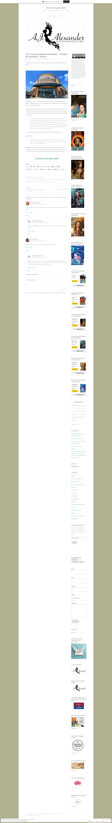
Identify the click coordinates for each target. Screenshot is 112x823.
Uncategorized (39, 177)
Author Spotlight (75, 481)
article (32, 179)
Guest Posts (74, 493)
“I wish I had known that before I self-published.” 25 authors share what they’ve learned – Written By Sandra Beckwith (35, 190)
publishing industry (38, 181)
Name (72, 569)
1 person (31, 247)
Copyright (61, 15)
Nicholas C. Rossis (61, 179)
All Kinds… (73, 476)
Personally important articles (78, 504)
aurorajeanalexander (43, 59)
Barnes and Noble (39, 179)
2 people (31, 212)
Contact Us (75, 621)
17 (78, 414)
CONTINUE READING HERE (47, 158)
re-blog (45, 181)
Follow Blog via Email (77, 525)
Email (72, 577)
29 (74, 420)
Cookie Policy (24, 820)
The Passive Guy (52, 181)
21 (72, 417)
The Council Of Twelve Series (78, 516)
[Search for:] (77, 85)
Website (73, 586)
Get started (66, 1)
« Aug (72, 424)
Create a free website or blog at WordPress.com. (38, 814)
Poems (72, 507)
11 (81, 411)
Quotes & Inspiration (76, 510)
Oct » (75, 424)
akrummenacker (34, 239)
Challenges (74, 490)
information (46, 179)
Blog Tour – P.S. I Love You (77, 438)
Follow (74, 542)
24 (79, 417)
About (49, 15)
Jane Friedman (54, 179)
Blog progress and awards (77, 484)
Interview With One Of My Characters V (61, 189)
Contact (55, 15)
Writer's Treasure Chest (56, 8)
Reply (27, 215)
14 (72, 414)
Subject (73, 594)
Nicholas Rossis (29, 181)
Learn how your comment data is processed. (55, 292)
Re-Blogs (33, 177)
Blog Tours (73, 487)
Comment (64, 289)
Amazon (27, 179)
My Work (73, 501)
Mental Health (74, 496)
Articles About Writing (76, 478)
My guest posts (74, 498)
